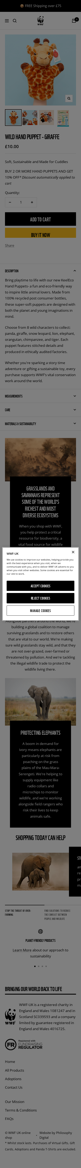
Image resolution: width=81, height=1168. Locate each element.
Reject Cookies (40, 598)
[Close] (73, 552)
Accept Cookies (40, 585)
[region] (40, 584)
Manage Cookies (40, 610)
